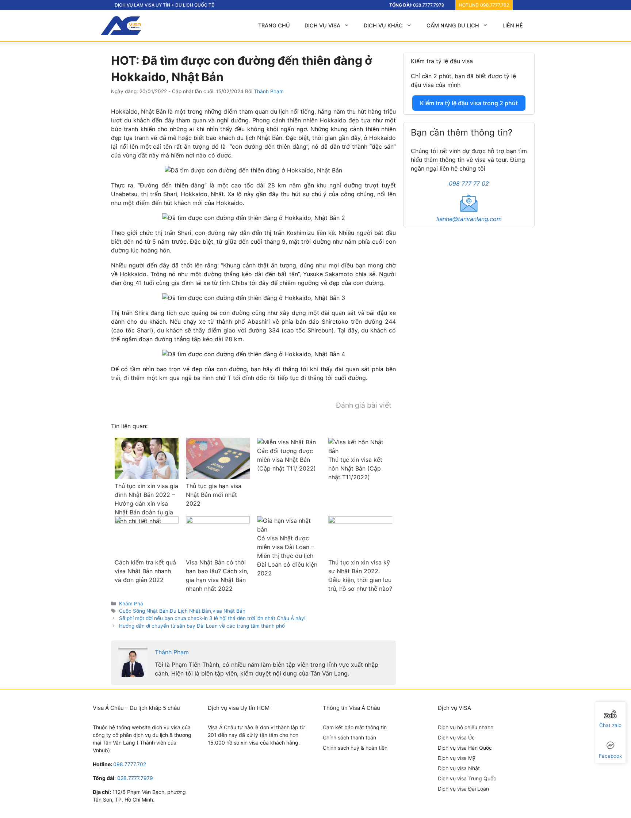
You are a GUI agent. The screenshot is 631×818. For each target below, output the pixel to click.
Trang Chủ (274, 25)
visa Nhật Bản (229, 611)
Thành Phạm (172, 652)
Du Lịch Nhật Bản (190, 611)
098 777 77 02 (469, 183)
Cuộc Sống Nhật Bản (143, 611)
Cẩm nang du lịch (453, 25)
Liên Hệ (512, 25)
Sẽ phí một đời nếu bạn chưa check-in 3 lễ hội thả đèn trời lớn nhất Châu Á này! (212, 618)
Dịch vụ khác (383, 25)
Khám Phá (131, 603)
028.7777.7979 (428, 5)
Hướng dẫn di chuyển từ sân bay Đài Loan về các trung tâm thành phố (202, 626)
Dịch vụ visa (322, 25)
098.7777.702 (494, 5)
